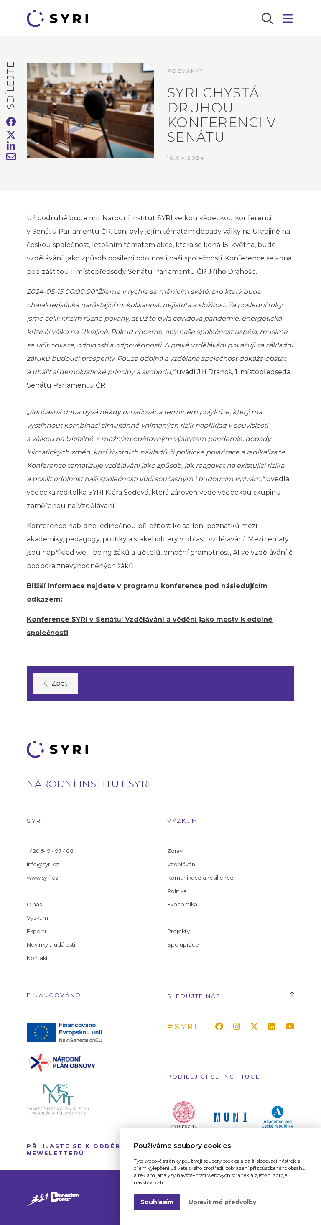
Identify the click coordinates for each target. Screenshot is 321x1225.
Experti (36, 931)
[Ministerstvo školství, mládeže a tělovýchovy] (67, 1098)
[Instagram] (238, 1027)
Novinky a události (51, 945)
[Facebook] (221, 1027)
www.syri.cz (42, 878)
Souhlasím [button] (156, 1202)
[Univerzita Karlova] (184, 1116)
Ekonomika (182, 904)
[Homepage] (60, 18)
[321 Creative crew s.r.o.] (53, 1197)
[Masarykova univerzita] (230, 1116)
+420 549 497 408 (50, 851)
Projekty (178, 931)
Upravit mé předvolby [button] (222, 1202)
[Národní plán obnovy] (67, 1062)
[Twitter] (256, 1027)
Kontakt (37, 958)
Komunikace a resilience (200, 878)
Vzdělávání (181, 864)
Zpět (59, 683)
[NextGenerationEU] (67, 1032)
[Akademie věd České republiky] (277, 1116)
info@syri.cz (43, 864)
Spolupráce (183, 945)
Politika (177, 891)
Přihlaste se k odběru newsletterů (76, 1149)
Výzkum (37, 918)
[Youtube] (291, 1027)
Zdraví (175, 851)
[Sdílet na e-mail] (11, 158)
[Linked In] (273, 1027)
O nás (34, 904)
